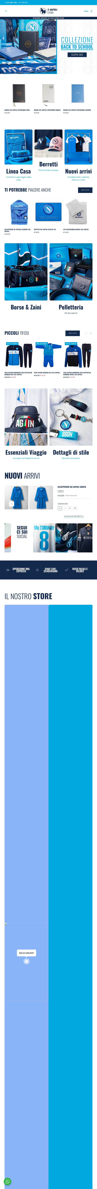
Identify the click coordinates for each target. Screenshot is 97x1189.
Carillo (61, 491)
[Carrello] (91, 11)
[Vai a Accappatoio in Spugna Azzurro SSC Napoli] (19, 212)
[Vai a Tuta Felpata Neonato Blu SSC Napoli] (48, 355)
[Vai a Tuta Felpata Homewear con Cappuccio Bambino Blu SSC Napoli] (19, 355)
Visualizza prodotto (73, 516)
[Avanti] (86, 99)
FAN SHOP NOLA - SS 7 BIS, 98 (17, 2)
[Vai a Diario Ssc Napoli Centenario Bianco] (48, 92)
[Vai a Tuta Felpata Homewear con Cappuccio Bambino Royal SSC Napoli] (77, 355)
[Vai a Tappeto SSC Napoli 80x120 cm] (48, 212)
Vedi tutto (85, 190)
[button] (6, 11)
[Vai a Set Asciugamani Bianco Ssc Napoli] (77, 212)
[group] (16, 497)
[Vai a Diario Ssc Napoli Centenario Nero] (19, 92)
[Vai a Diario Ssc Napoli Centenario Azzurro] (77, 92)
